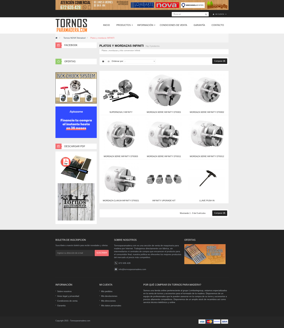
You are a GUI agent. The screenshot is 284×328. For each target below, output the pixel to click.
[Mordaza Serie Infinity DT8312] (206, 135)
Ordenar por (117, 61)
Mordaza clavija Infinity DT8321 (121, 200)
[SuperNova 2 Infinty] (120, 90)
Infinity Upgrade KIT (164, 200)
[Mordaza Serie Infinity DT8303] (120, 135)
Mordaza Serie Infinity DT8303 (121, 156)
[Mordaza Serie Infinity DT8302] (206, 90)
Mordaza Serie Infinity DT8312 (207, 156)
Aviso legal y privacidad (68, 296)
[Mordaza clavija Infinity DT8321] (120, 179)
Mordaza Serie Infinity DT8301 (164, 112)
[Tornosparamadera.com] (72, 25)
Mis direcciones (108, 301)
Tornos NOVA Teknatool (74, 38)
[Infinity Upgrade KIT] (163, 179)
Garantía (61, 305)
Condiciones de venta (67, 301)
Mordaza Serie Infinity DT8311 (164, 156)
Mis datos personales (111, 305)
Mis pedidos (106, 291)
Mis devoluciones (109, 296)
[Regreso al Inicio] (56, 38)
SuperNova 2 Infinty (120, 112)
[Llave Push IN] (206, 179)
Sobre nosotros (64, 291)
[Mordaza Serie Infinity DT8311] (163, 135)
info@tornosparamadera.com (132, 269)
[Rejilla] (103, 61)
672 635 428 (124, 263)
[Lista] (108, 61)
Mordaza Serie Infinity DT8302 (207, 112)
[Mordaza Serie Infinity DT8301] (163, 90)
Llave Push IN (206, 200)
